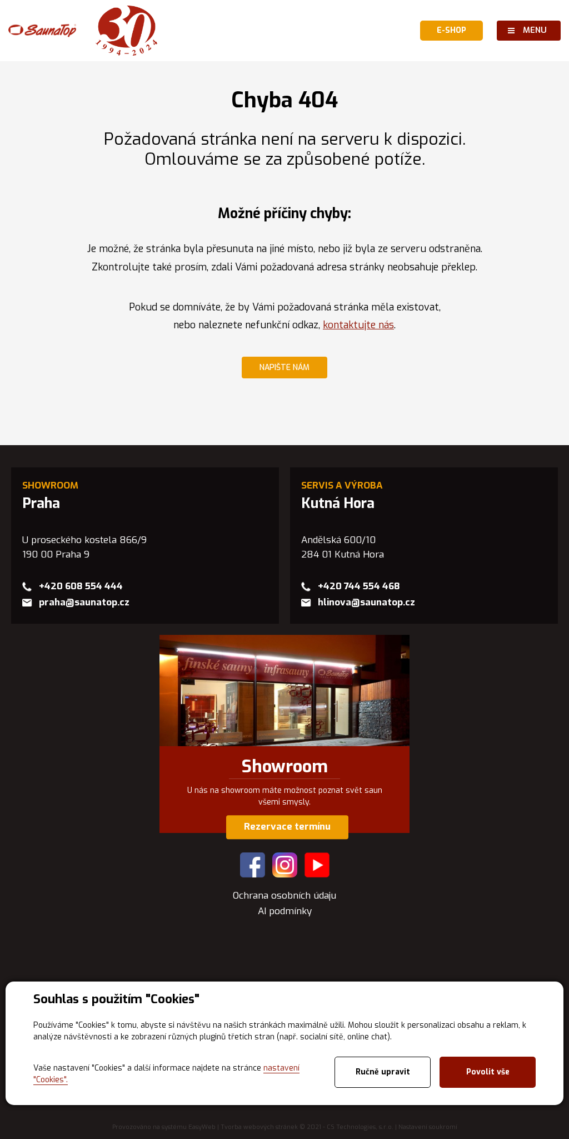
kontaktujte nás (358, 325)
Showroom (285, 766)
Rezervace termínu (287, 827)
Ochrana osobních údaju (284, 895)
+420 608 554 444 (81, 586)
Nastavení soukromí (427, 1127)
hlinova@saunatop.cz (366, 602)
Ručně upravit (383, 1072)
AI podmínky (285, 911)
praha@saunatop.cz (84, 602)
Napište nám (284, 367)
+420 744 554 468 (359, 586)
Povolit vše (488, 1072)
